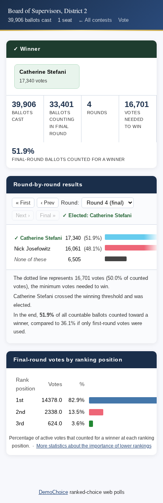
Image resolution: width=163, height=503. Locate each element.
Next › (23, 215)
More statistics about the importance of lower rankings (94, 446)
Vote (123, 20)
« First (23, 203)
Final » (47, 215)
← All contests (95, 20)
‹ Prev (48, 203)
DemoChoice (53, 492)
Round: (70, 203)
